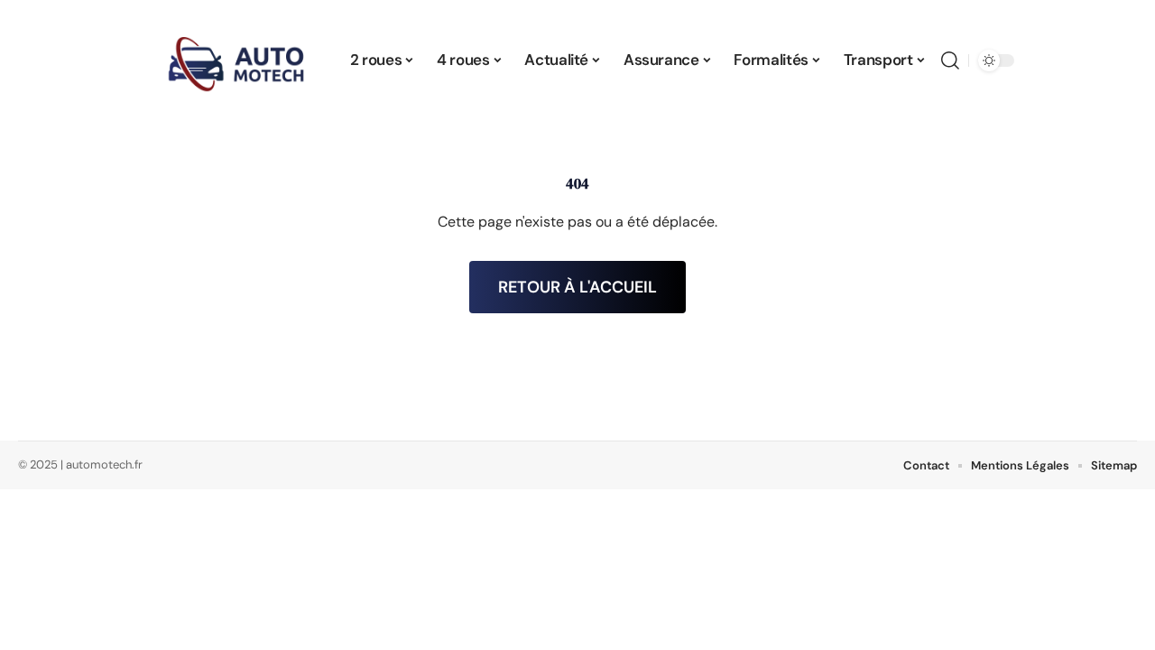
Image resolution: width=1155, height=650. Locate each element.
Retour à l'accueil (577, 287)
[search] (950, 60)
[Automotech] (236, 60)
